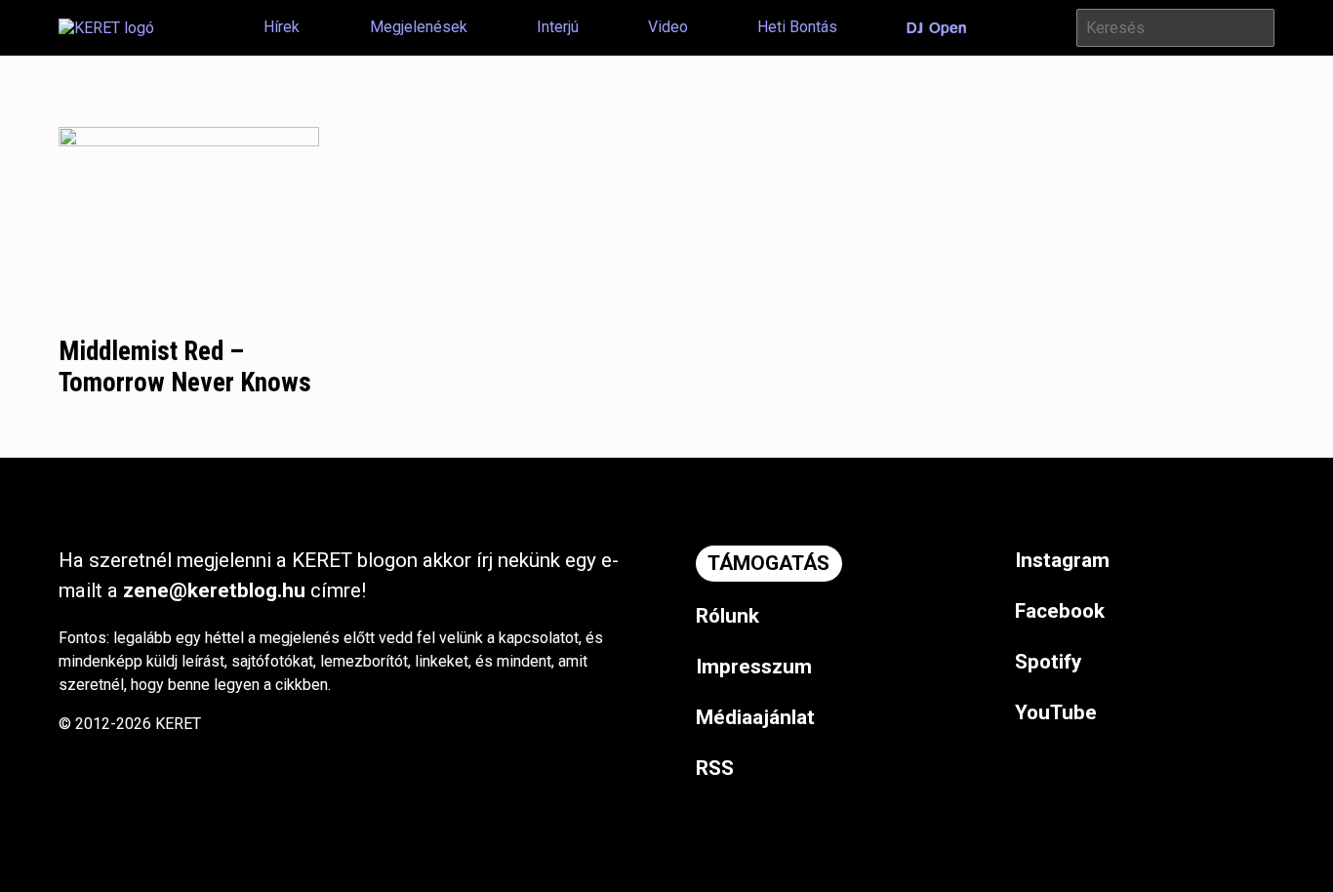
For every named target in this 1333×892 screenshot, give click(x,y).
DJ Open (936, 28)
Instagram (1062, 560)
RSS (715, 768)
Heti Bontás (797, 27)
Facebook (1060, 611)
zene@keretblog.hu (214, 590)
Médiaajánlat (755, 717)
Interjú (558, 27)
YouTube (1056, 712)
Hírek (281, 27)
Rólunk (727, 616)
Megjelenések (418, 27)
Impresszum (754, 666)
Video (668, 27)
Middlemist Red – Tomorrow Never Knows (185, 367)
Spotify (1048, 661)
